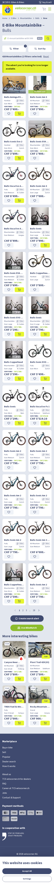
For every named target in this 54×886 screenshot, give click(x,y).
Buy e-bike (7, 747)
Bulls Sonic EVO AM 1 (14, 317)
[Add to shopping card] (19, 113)
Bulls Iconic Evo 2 (13, 141)
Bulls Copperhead (13, 362)
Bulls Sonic (36, 228)
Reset (46, 56)
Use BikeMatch (29, 627)
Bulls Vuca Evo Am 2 (14, 186)
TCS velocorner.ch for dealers (16, 779)
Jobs (4, 793)
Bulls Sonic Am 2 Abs (40, 540)
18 (34, 610)
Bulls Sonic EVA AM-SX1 (14, 273)
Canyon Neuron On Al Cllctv (14, 662)
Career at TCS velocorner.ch (15, 788)
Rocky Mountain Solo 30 (40, 706)
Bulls (37, 18)
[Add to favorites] (9, 113)
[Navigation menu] (50, 9)
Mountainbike (26, 18)
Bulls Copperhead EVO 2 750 (14, 584)
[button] (38, 610)
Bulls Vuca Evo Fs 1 (40, 406)
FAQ (4, 783)
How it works (8, 766)
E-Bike (13, 18)
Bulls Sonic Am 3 (38, 97)
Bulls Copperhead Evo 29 (40, 273)
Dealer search (9, 761)
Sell (4, 752)
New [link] (45, 18)
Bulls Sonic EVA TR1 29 (40, 141)
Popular (6, 757)
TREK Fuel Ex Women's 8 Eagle (14, 706)
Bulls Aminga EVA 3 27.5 (14, 97)
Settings (27, 878)
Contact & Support (11, 797)
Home (4, 18)
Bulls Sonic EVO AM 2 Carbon (40, 362)
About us (6, 774)
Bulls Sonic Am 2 (12, 451)
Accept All (27, 871)
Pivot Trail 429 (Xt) (39, 662)
